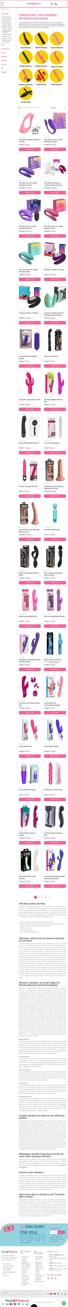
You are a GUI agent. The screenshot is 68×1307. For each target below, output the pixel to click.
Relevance (58, 108)
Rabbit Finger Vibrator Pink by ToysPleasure (42, 1149)
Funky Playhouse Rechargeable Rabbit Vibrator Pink (52, 704)
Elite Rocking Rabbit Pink (28, 616)
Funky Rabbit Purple (51, 746)
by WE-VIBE (47, 137)
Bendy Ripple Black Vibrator (29, 443)
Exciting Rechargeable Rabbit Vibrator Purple (29, 661)
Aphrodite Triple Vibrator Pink (29, 399)
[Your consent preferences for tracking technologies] (2, 1304)
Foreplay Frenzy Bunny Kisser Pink (29, 704)
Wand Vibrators (57, 84)
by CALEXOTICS (47, 440)
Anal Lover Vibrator (51, 356)
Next (49, 897)
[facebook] (48, 1278)
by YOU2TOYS (47, 353)
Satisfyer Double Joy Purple (54, 269)
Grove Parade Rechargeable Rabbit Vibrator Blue (54, 877)
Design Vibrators (26, 66)
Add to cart (30, 149)
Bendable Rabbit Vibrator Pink (53, 401)
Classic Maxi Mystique (52, 443)
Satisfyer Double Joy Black (28, 313)
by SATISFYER (22, 137)
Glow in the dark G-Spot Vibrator (27, 877)
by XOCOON (47, 310)
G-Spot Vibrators (57, 66)
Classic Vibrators (57, 48)
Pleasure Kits (41, 84)
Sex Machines (26, 102)
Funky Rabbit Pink (25, 746)
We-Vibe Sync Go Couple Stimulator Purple (28, 184)
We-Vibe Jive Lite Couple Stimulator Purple (53, 141)
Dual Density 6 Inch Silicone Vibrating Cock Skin (53, 487)
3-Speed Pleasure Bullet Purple (28, 357)
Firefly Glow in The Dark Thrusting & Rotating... (52, 661)
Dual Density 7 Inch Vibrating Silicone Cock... (29, 531)
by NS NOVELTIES (48, 657)
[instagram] (52, 1278)
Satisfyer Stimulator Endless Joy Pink (29, 141)
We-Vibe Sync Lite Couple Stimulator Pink (53, 227)
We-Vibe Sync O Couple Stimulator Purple (27, 227)
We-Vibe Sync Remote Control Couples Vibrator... (53, 184)
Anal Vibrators (26, 48)
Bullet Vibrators (41, 48)
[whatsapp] (55, 1278)
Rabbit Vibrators (41, 66)
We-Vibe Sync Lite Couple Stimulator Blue (28, 271)
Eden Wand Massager (52, 529)
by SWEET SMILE (48, 397)
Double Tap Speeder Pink (28, 486)
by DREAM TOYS (22, 570)
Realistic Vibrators (26, 84)
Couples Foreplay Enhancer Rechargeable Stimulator (54, 314)
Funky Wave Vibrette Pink (53, 790)
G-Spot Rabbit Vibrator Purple (27, 834)
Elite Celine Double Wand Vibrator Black (53, 574)
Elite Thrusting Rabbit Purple (54, 616)
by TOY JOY (21, 353)
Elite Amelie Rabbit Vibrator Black (29, 574)
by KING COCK (47, 483)
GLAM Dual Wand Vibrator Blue (53, 834)
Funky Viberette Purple (27, 790)
